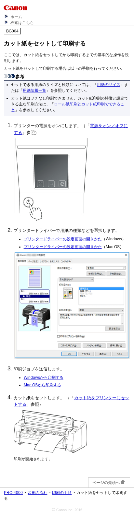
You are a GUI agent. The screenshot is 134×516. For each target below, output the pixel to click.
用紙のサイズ (108, 84)
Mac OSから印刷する (42, 385)
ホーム (16, 17)
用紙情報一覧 (34, 90)
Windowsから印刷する (43, 377)
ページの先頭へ (106, 482)
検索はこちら (22, 22)
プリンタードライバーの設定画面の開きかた (63, 239)
